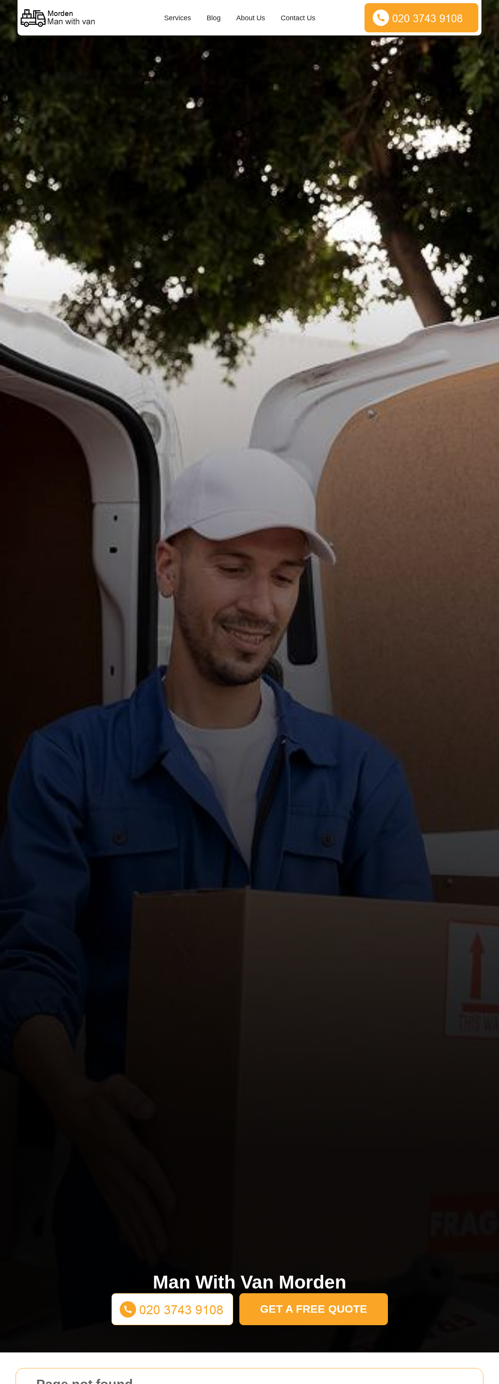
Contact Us (298, 18)
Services (177, 18)
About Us (250, 18)
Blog (214, 18)
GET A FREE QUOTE (313, 1309)
